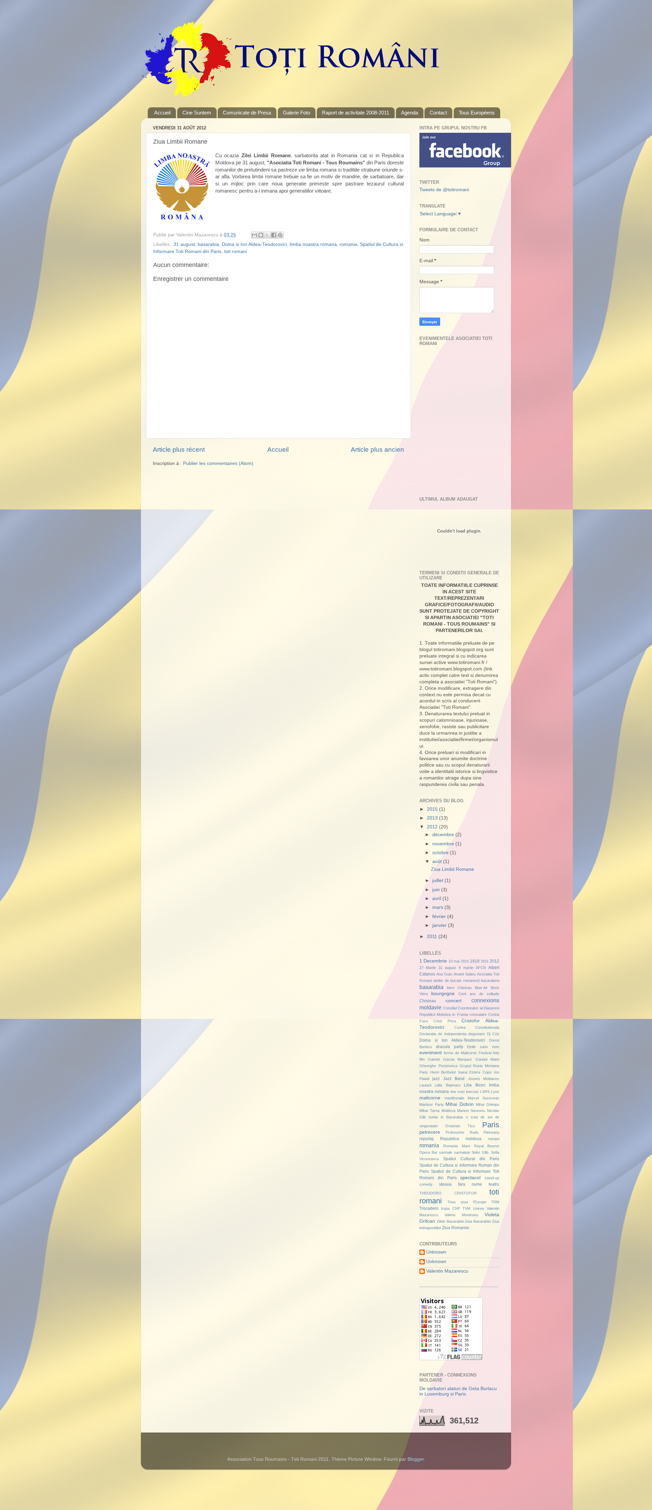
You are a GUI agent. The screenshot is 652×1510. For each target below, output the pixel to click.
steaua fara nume (460, 1184)
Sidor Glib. (480, 1152)
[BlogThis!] (260, 235)
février (439, 916)
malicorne (429, 1097)
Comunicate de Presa (247, 112)
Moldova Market (455, 1111)
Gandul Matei (487, 1059)
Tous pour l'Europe (467, 1202)
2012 (433, 826)
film (422, 1059)
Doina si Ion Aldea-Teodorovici (254, 244)
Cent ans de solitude (478, 994)
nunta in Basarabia (446, 1117)
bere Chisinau (459, 988)
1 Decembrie (433, 961)
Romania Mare (456, 1146)
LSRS (485, 1092)
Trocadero (428, 1208)
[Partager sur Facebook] (273, 235)
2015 (433, 809)
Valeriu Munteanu (461, 1215)
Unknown (436, 1252)
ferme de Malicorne (460, 1053)
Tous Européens (477, 112)
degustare (476, 1034)
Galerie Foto (296, 112)
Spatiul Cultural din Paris (471, 1158)
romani (493, 1139)
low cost (458, 1092)
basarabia (208, 244)
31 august (184, 244)
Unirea (478, 1208)
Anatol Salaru (465, 974)
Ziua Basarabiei (478, 1221)
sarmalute (462, 1152)
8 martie (466, 968)
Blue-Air (481, 988)
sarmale (445, 1152)
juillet (438, 880)
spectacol (470, 1177)
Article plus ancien (377, 449)
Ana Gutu (444, 974)
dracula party (449, 1046)
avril (437, 898)
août (437, 861)
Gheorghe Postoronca (438, 1066)
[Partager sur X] (267, 235)
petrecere (429, 1132)
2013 (433, 818)
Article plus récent (179, 449)
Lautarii (425, 1085)
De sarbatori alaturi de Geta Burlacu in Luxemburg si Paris (458, 1391)
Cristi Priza (444, 1021)
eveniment (430, 1052)
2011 (432, 936)
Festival (484, 1053)
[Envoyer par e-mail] (254, 235)
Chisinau (427, 1001)
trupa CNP (450, 1208)
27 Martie (427, 968)
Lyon (495, 1092)
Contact (438, 112)
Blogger (416, 1459)
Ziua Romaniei (455, 1227)
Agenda (409, 112)
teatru (494, 1184)
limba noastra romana (313, 244)
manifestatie (454, 1098)
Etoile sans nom (483, 1047)
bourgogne (443, 993)
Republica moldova (461, 1138)
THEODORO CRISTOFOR (448, 1193)
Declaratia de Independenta (443, 1034)
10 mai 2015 (459, 961)
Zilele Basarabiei (450, 1221)
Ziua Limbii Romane (452, 869)
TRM (495, 1202)
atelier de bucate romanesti (456, 980)
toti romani (235, 251)
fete (496, 1053)
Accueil (162, 112)
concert (453, 1000)
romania (348, 244)
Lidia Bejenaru (447, 1085)
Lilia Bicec (474, 1085)
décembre (443, 834)
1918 (474, 961)
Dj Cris (493, 1034)
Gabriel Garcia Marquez (450, 1059)
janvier (440, 925)
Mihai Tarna (429, 1111)
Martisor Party (431, 1104)
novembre (443, 843)
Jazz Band (454, 1078)
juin (436, 889)
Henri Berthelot (443, 1072)
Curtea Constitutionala (477, 1027)
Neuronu (478, 1111)
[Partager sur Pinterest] (280, 235)
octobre (441, 852)
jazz (436, 1078)
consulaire (478, 1014)
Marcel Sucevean (483, 1098)
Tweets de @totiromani (444, 189)
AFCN (481, 968)
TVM (466, 1208)
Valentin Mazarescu (447, 1271)
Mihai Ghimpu (487, 1104)
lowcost (472, 1092)
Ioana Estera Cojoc (475, 1072)
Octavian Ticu (460, 1126)
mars (438, 907)
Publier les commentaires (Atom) (218, 463)
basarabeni (490, 980)
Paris (490, 1124)
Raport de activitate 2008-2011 (355, 112)
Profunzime (455, 1132)
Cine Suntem (196, 112)
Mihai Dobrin (460, 1104)
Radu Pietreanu (484, 1132)
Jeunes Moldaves (483, 1079)
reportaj (426, 1138)
